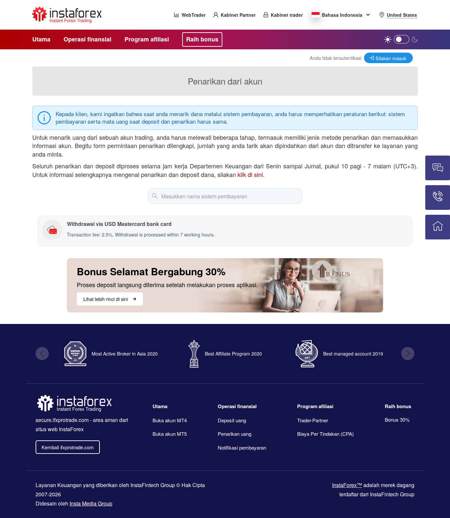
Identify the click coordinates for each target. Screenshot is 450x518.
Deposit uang (232, 420)
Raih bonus (398, 406)
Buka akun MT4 (170, 420)
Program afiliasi (315, 406)
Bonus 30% (397, 419)
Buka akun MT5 (170, 433)
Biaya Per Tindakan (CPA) (325, 433)
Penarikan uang (234, 433)
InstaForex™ (347, 485)
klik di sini (250, 174)
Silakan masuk (391, 58)
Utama (160, 406)
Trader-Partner (312, 420)
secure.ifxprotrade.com (62, 420)
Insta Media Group (91, 503)
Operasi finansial (237, 406)
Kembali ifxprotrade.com (68, 447)
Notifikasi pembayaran (242, 447)
